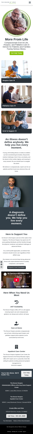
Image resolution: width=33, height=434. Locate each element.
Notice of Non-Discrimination (21, 421)
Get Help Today (16, 53)
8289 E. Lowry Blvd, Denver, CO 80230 (16, 390)
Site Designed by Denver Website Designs (16, 426)
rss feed (20, 431)
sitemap (9, 431)
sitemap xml (14, 431)
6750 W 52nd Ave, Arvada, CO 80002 (16, 411)
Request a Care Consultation (16, 267)
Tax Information (7, 421)
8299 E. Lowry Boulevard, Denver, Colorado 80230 (16, 402)
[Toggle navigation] (30, 2)
